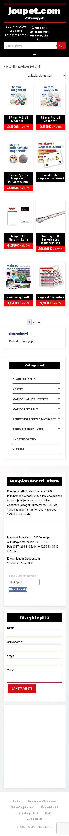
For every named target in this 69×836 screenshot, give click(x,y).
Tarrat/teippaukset (28, 429)
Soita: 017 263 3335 (16, 27)
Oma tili (41, 27)
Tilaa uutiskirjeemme (22, 575)
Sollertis (45, 827)
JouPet (32, 827)
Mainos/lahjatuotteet (30, 399)
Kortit (18, 389)
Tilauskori (41, 31)
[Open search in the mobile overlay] (35, 45)
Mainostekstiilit (25, 409)
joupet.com (34, 11)
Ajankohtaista (24, 379)
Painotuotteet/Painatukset (34, 419)
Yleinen (18, 449)
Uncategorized (24, 439)
